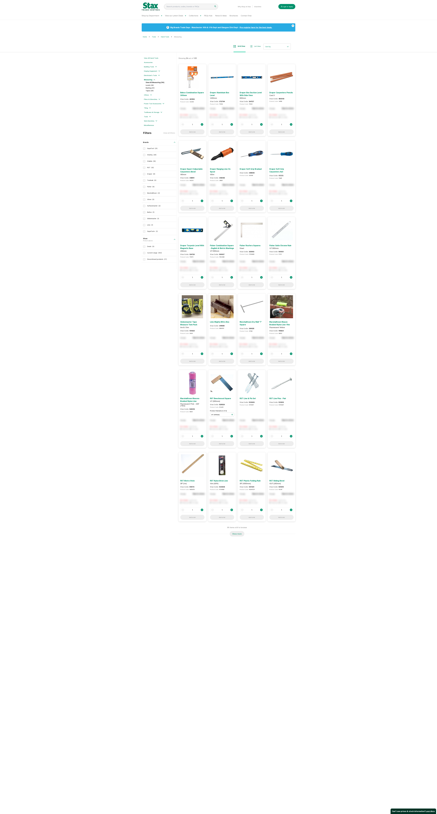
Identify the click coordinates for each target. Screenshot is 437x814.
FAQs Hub (208, 15)
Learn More (430, 811)
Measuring (148, 80)
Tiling (146, 108)
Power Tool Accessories (152, 103)
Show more (237, 534)
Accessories (148, 62)
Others (146, 95)
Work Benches (149, 121)
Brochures (234, 15)
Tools (154, 37)
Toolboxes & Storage (151, 112)
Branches (257, 7)
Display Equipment (150, 71)
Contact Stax (246, 15)
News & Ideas (221, 15)
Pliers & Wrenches (150, 99)
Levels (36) (150, 85)
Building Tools (149, 67)
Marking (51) (150, 88)
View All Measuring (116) (155, 82)
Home (145, 37)
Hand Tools (165, 37)
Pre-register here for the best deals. (256, 27)
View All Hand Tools (151, 58)
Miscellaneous (149, 125)
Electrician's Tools (150, 75)
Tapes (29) (150, 90)
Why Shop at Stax (244, 7)
